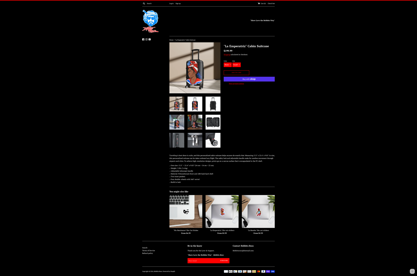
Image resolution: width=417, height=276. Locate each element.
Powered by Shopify (169, 271)
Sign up (178, 3)
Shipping (227, 54)
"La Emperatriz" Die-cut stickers (222, 230)
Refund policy (147, 253)
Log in (171, 3)
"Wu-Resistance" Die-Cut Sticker (185, 230)
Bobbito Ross (158, 271)
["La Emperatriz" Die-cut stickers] (222, 211)
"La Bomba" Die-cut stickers (258, 230)
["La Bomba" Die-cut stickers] (258, 211)
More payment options (236, 83)
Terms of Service (148, 250)
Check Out (271, 3)
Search (144, 247)
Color (225, 61)
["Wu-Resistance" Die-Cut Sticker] (185, 211)
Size (233, 61)
